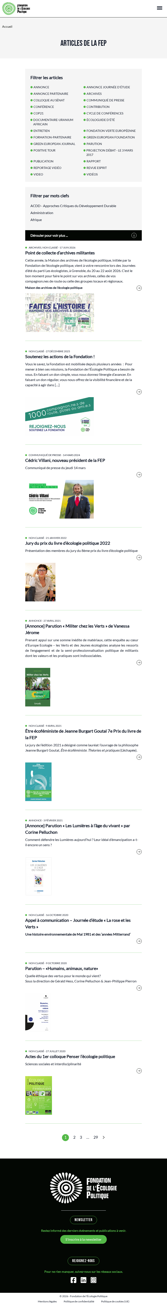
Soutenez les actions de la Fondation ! (60, 356)
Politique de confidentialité (79, 1301)
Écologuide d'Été (101, 120)
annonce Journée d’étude (108, 87)
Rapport (94, 161)
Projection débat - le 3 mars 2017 (109, 152)
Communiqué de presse (45, 455)
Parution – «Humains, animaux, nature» (61, 968)
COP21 (38, 113)
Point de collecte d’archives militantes (60, 252)
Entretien (41, 131)
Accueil (7, 26)
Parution (94, 144)
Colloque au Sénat (49, 100)
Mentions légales (47, 1301)
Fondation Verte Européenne (111, 131)
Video (38, 174)
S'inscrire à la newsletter (83, 1239)
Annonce (35, 620)
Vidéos (92, 174)
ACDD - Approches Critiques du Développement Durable (73, 206)
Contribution (98, 107)
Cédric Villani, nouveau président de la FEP (65, 460)
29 (96, 1137)
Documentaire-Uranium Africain (53, 122)
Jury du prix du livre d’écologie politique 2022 (67, 543)
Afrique (36, 220)
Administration (41, 213)
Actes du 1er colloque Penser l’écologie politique (70, 1056)
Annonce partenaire (50, 93)
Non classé (50, 247)
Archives (35, 247)
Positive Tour (44, 150)
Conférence (43, 107)
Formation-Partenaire (52, 137)
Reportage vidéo (47, 168)
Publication (43, 161)
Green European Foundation (111, 137)
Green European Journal (54, 144)
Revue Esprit (97, 168)
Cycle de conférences (105, 113)
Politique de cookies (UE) (115, 1301)
